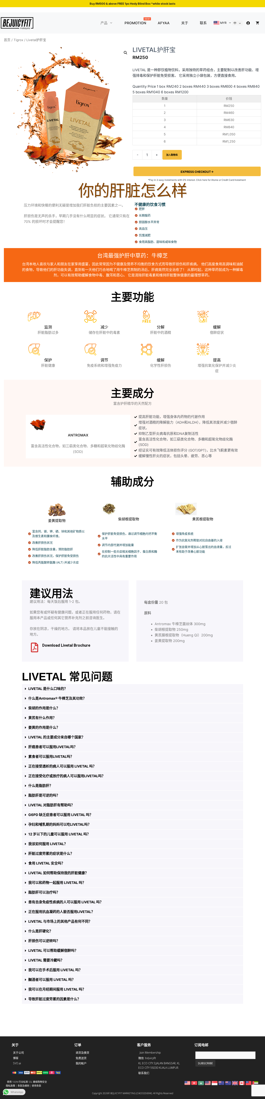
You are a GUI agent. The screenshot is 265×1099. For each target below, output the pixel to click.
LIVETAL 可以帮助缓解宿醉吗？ (53, 950)
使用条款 (36, 1085)
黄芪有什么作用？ (42, 718)
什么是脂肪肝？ (40, 786)
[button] (113, 23)
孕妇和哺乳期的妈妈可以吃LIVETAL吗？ (59, 824)
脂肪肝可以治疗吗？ (44, 892)
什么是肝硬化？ (40, 931)
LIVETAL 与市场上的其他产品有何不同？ (60, 921)
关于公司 (18, 1052)
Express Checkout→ (197, 172)
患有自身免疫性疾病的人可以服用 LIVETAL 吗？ (65, 902)
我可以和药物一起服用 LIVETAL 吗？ (57, 883)
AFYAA (164, 23)
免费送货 (81, 1058)
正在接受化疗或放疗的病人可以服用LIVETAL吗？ (66, 776)
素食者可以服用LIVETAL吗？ (51, 757)
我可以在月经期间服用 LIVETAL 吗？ (57, 989)
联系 (203, 23)
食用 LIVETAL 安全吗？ (46, 863)
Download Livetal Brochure (66, 645)
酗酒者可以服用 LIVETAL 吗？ (51, 980)
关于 (184, 23)
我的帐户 (81, 1063)
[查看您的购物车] (257, 23)
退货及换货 (82, 1052)
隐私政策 (10, 1085)
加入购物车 (172, 154)
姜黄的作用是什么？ (44, 727)
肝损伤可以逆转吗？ (44, 941)
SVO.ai (17, 1063)
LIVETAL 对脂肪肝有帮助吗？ (51, 805)
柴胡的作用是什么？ (44, 708)
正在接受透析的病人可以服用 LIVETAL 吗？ (62, 766)
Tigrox (18, 40)
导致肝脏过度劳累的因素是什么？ (54, 999)
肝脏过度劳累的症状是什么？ (51, 854)
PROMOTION (137, 22)
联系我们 (143, 1073)
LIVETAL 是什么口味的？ (48, 689)
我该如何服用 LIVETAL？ (48, 844)
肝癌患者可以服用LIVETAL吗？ (52, 747)
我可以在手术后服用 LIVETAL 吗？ (55, 970)
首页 (7, 40)
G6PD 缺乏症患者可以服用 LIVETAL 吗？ (60, 815)
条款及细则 (23, 1085)
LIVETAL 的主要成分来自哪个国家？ (56, 737)
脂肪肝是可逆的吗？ (44, 795)
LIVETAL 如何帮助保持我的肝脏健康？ (58, 873)
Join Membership (150, 1052)
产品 (103, 23)
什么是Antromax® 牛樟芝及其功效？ (57, 698)
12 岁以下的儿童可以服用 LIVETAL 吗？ (59, 834)
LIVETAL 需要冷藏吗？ (46, 960)
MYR (223, 23)
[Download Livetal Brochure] (34, 647)
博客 (15, 1058)
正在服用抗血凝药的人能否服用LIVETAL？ (61, 912)
